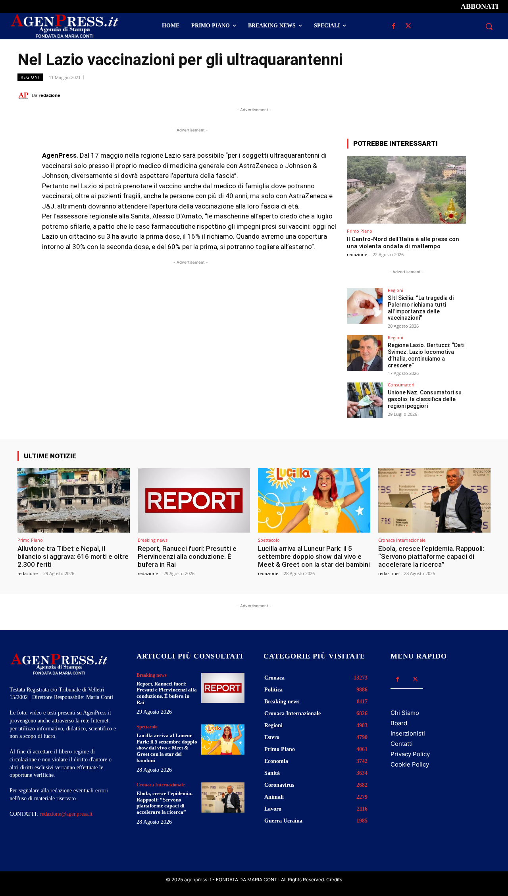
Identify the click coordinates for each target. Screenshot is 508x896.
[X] (408, 26)
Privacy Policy (410, 754)
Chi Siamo (405, 712)
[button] (488, 26)
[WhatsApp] (446, 95)
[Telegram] (483, 95)
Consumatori (401, 384)
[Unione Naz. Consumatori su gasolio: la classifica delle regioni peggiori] (365, 400)
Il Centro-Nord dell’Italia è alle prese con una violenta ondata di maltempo (403, 243)
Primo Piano (359, 231)
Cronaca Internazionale (401, 540)
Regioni (30, 77)
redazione (49, 95)
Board (399, 723)
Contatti (402, 743)
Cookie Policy (410, 764)
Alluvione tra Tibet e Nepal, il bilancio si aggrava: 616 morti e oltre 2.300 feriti (73, 557)
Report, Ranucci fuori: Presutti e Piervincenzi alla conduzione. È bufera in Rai (187, 557)
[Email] (464, 95)
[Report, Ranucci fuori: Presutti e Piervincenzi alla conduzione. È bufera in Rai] (194, 500)
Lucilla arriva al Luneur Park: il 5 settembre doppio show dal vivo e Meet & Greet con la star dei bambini (314, 557)
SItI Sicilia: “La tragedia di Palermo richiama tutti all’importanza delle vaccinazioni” (421, 308)
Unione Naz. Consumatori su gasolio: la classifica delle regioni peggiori (425, 399)
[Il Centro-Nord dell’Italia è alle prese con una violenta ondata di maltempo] (406, 190)
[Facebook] (393, 26)
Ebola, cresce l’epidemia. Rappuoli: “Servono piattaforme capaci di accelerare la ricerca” (431, 557)
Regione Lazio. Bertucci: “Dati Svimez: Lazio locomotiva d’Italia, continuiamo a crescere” (426, 355)
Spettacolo (269, 540)
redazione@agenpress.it (66, 814)
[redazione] (24, 95)
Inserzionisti (408, 733)
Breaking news (152, 540)
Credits (334, 879)
